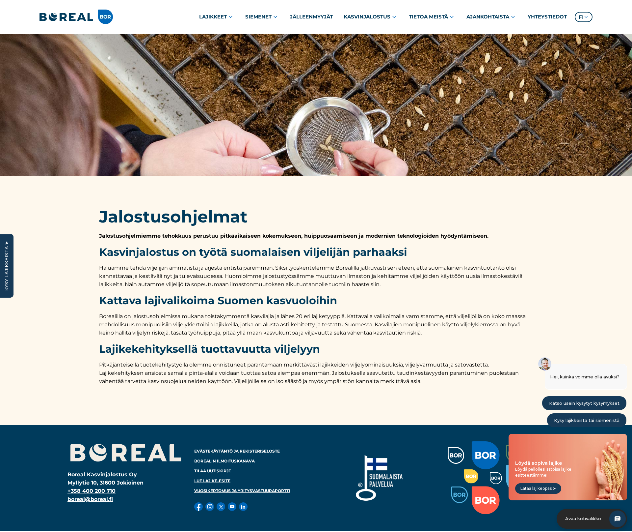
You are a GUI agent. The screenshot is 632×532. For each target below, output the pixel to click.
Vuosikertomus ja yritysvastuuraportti (242, 490)
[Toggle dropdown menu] (230, 16)
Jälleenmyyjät (311, 17)
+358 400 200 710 (91, 491)
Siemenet (258, 17)
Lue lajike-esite (212, 480)
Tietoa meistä (428, 17)
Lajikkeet (213, 17)
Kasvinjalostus (367, 17)
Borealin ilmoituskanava (224, 460)
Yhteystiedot (547, 17)
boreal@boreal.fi (90, 499)
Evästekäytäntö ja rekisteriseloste (237, 451)
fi (581, 17)
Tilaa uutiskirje (212, 470)
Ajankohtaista (487, 17)
